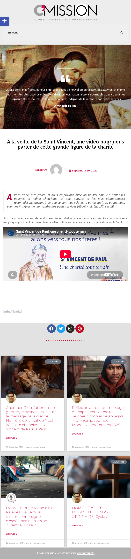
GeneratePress (85, 553)
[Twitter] (61, 328)
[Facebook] (51, 328)
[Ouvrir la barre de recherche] (121, 32)
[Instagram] (70, 328)
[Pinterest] (79, 328)
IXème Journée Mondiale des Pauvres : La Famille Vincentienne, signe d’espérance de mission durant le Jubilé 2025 (31, 516)
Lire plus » (11, 438)
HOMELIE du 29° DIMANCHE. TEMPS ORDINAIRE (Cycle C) (91, 512)
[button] (4, 21)
